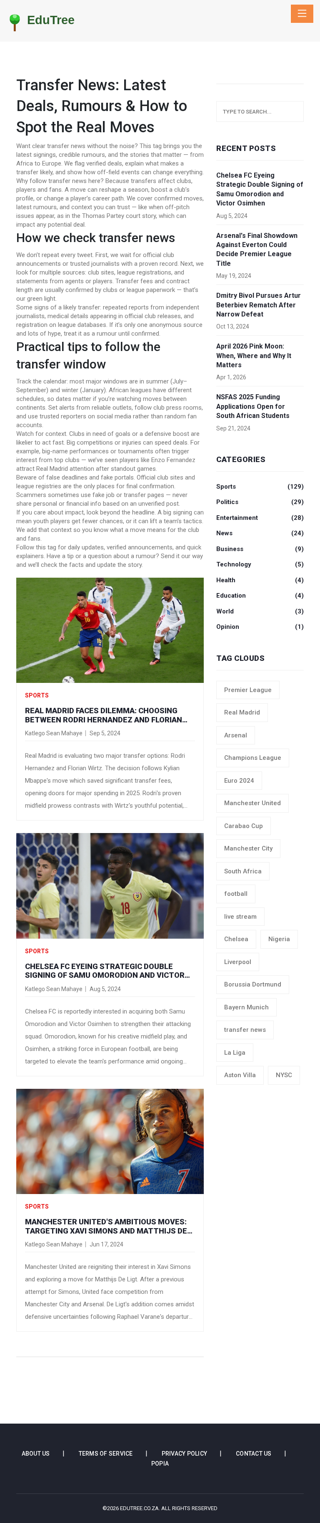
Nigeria (279, 939)
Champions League (252, 758)
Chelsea (236, 939)
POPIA (160, 1463)
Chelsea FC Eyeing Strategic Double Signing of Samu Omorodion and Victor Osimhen (105, 971)
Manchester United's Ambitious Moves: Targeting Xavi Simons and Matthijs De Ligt (106, 1226)
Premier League (248, 690)
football (236, 893)
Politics (260, 502)
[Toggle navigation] (302, 13)
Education (260, 595)
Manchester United (252, 803)
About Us (36, 1453)
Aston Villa (240, 1075)
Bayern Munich (246, 1007)
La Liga (234, 1052)
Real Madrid (242, 712)
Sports (37, 695)
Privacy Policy (185, 1453)
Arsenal (235, 735)
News (260, 533)
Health (260, 580)
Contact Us (254, 1453)
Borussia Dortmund (252, 984)
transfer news (245, 1029)
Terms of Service (106, 1453)
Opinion (260, 626)
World (260, 611)
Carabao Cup (243, 826)
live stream (240, 916)
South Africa (243, 871)
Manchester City (248, 848)
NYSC (284, 1075)
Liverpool (237, 962)
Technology (260, 564)
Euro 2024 (239, 780)
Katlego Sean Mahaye (53, 733)
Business (260, 549)
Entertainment (260, 518)
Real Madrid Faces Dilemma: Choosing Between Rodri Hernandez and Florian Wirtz (103, 715)
